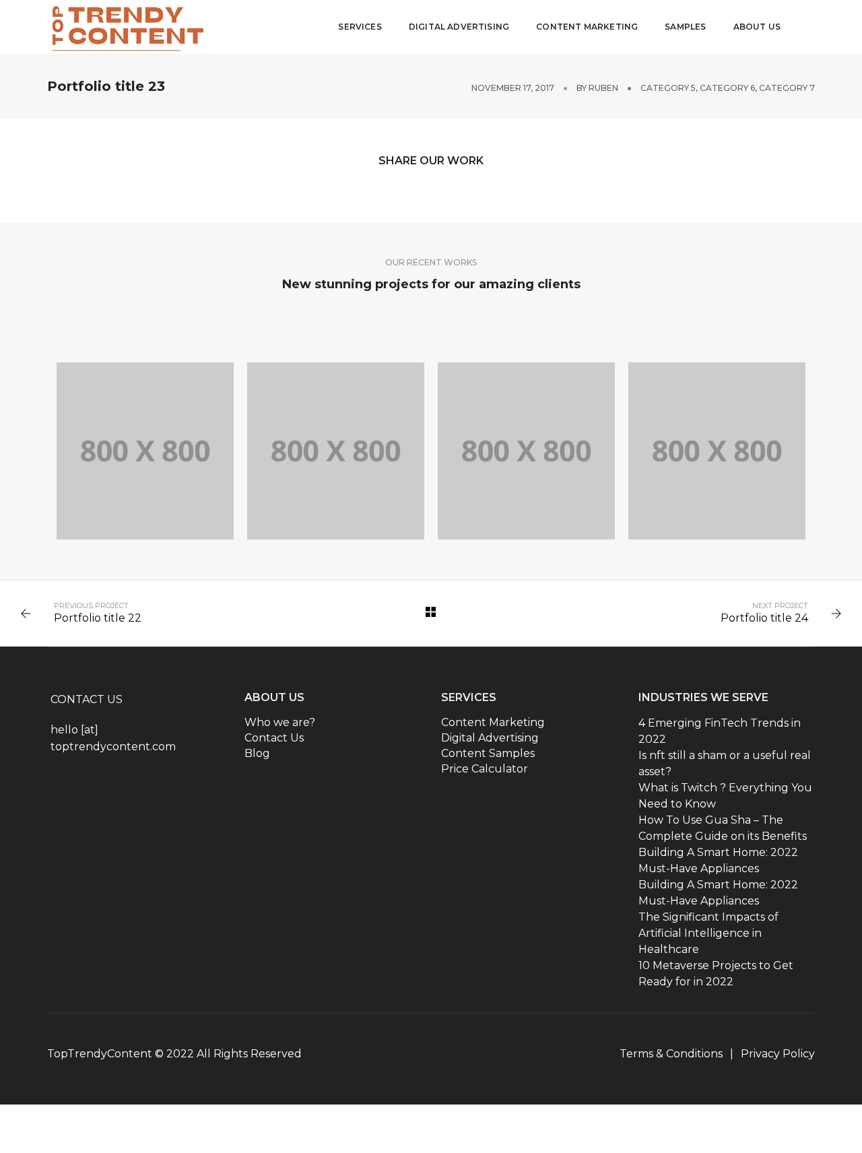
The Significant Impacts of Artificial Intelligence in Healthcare (708, 933)
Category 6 (727, 88)
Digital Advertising (459, 27)
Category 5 (668, 88)
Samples (685, 27)
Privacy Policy (778, 1053)
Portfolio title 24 (764, 618)
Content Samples (488, 753)
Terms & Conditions (671, 1053)
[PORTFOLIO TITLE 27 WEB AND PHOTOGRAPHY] (145, 450)
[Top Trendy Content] (130, 25)
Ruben (603, 88)
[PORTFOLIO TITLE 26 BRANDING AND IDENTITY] (335, 450)
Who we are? (279, 722)
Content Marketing (587, 27)
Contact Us (274, 737)
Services (359, 27)
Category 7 (787, 88)
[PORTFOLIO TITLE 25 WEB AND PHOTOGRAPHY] (526, 450)
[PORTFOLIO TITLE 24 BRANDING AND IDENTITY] (716, 450)
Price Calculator (484, 768)
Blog (257, 753)
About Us (757, 27)
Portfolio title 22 (97, 618)
